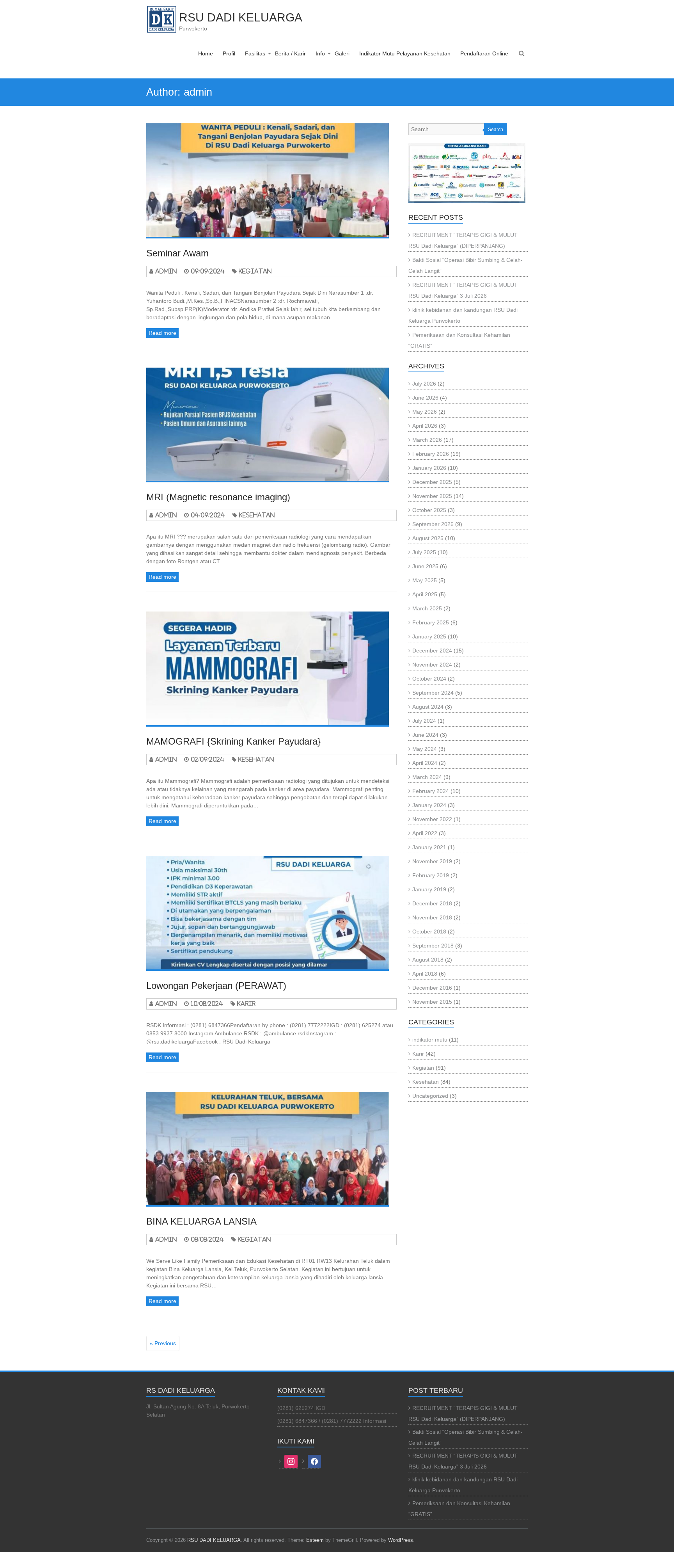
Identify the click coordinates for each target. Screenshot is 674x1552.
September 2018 (433, 945)
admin (166, 271)
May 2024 (424, 749)
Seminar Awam (177, 253)
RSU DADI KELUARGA (240, 17)
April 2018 (424, 974)
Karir (246, 1003)
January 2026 (429, 468)
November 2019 (432, 861)
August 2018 (427, 959)
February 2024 (430, 791)
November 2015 (432, 1002)
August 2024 (427, 707)
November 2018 (432, 917)
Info (320, 53)
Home (205, 53)
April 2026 (424, 426)
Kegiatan (255, 271)
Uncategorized (430, 1096)
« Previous (163, 1343)
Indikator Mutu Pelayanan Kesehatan (405, 53)
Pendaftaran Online (484, 53)
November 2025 (432, 496)
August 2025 (427, 538)
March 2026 (427, 440)
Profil (229, 53)
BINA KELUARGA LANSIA (201, 1221)
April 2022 (424, 833)
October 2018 (429, 931)
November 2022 (432, 819)
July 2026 (424, 383)
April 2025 (424, 594)
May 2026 (424, 412)
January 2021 (429, 847)
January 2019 (429, 889)
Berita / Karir (290, 53)
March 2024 (427, 777)
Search (495, 129)
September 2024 (433, 693)
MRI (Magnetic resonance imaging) (218, 497)
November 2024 (432, 664)
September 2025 (433, 524)
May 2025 (424, 580)
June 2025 (425, 566)
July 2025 (424, 552)
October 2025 (429, 510)
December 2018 (432, 903)
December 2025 (432, 482)
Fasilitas (255, 53)
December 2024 (432, 650)
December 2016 (432, 988)
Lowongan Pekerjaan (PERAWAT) (216, 985)
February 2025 (430, 622)
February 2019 (430, 875)
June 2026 (425, 398)
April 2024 (424, 763)
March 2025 (427, 608)
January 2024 (429, 805)
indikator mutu (429, 1039)
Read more (162, 333)
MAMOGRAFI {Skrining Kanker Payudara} (233, 741)
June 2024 (425, 735)
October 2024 (429, 679)
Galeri (342, 53)
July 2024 (424, 721)
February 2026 (430, 454)
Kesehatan (257, 515)
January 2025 (429, 636)
